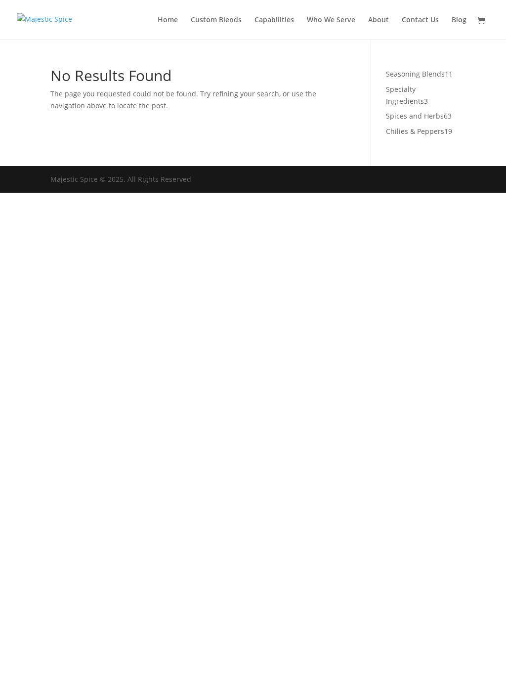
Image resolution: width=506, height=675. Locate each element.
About (378, 20)
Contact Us (420, 20)
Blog (459, 20)
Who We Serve (331, 20)
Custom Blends (216, 20)
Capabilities (274, 20)
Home (168, 20)
